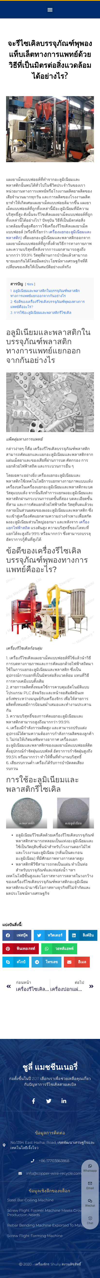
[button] (50, 10)
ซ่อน (30, 284)
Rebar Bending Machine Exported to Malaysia (48, 1225)
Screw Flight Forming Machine (35, 1235)
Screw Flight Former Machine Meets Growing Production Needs (48, 1212)
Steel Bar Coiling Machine (30, 1200)
